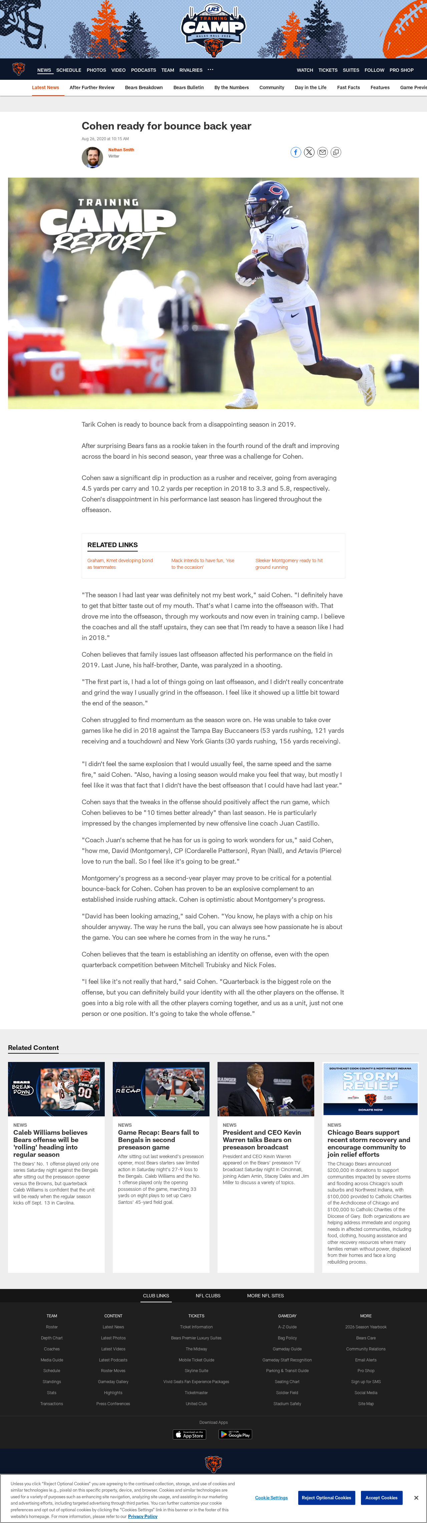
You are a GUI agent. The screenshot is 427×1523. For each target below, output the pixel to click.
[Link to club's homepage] (19, 69)
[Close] (416, 1498)
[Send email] (322, 156)
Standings (52, 1381)
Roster (52, 1326)
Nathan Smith (121, 149)
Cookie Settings (271, 1497)
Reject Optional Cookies (327, 1497)
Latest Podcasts (113, 1359)
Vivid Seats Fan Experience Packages (196, 1381)
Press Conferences (113, 1403)
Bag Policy (287, 1337)
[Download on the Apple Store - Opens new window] (189, 1435)
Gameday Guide (287, 1348)
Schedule (51, 1370)
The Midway (196, 1348)
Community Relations (366, 1348)
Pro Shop (366, 1370)
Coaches (52, 1348)
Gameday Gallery (113, 1381)
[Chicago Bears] (213, 1465)
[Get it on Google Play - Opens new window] (235, 1438)
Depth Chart (52, 1337)
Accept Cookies (382, 1497)
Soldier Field (287, 1392)
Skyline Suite (196, 1370)
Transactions (51, 1403)
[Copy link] (336, 152)
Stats (51, 1392)
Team (52, 1315)
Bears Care (366, 1337)
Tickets (196, 1315)
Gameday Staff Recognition (287, 1359)
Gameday (287, 1315)
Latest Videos (113, 1348)
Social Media (366, 1392)
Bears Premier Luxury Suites (196, 1337)
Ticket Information (196, 1326)
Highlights (113, 1392)
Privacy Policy (142, 1516)
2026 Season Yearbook (366, 1326)
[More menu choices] (210, 69)
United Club (196, 1403)
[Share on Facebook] (296, 156)
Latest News (113, 1326)
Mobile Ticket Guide (196, 1359)
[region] (213, 1498)
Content (113, 1315)
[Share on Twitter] (309, 156)
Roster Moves (113, 1370)
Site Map (366, 1403)
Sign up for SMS (366, 1381)
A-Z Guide (287, 1326)
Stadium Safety (287, 1403)
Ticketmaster (196, 1392)
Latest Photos (113, 1337)
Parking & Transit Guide (287, 1370)
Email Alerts (366, 1359)
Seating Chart (287, 1381)
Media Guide (52, 1359)
